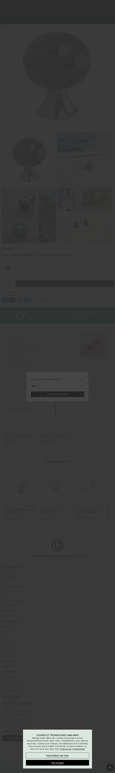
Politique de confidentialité (72, 749)
